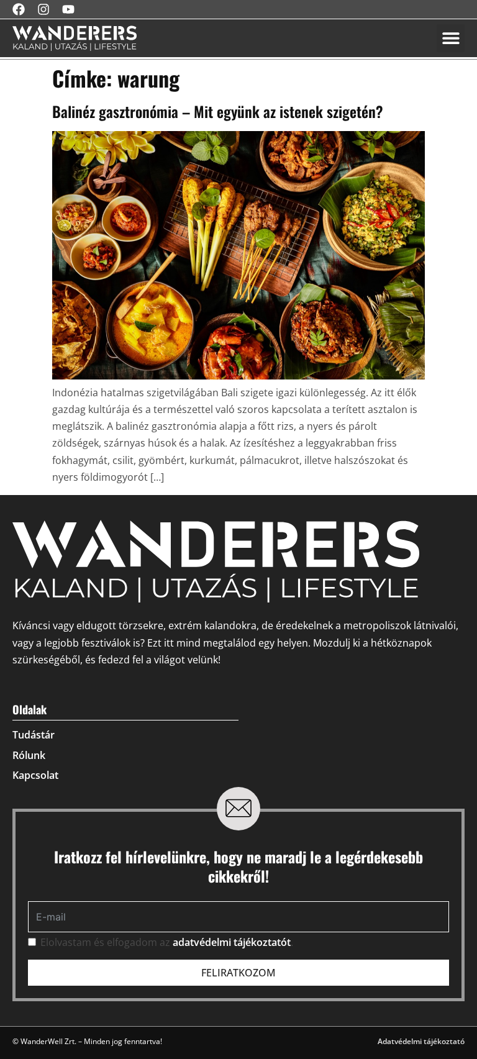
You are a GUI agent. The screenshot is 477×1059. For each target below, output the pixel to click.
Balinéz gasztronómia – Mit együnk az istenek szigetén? (217, 111)
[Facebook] (18, 9)
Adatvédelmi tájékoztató (421, 1041)
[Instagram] (43, 9)
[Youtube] (68, 9)
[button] (451, 38)
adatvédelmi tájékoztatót (232, 942)
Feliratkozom (238, 972)
